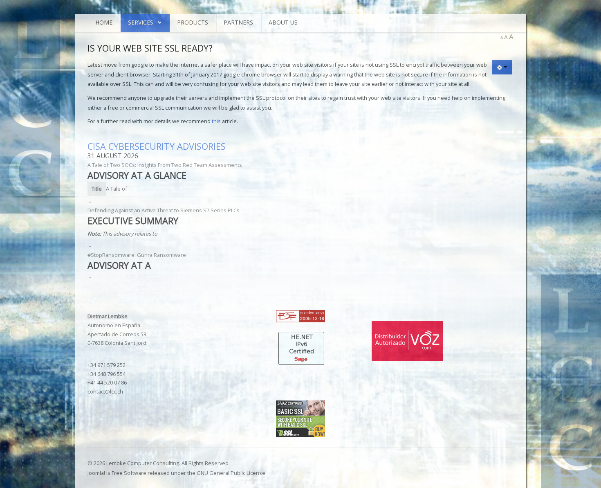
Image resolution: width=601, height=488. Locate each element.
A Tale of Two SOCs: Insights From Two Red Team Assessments (164, 165)
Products (192, 22)
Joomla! (96, 473)
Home (103, 22)
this (216, 121)
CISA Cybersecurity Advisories (156, 146)
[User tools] (502, 67)
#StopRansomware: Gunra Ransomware (136, 255)
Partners (238, 22)
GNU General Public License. (232, 473)
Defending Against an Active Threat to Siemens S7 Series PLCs (163, 210)
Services (140, 22)
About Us (283, 22)
